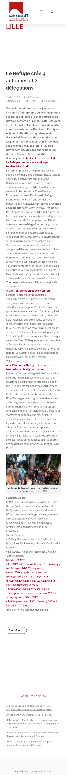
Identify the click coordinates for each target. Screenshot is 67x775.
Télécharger (13, 609)
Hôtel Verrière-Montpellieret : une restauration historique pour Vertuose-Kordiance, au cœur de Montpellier (32, 723)
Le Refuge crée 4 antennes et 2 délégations (26, 81)
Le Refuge (31, 100)
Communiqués (14, 100)
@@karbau (33, 97)
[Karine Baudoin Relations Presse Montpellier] (21, 12)
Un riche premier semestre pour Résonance (29, 714)
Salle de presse (49, 100)
